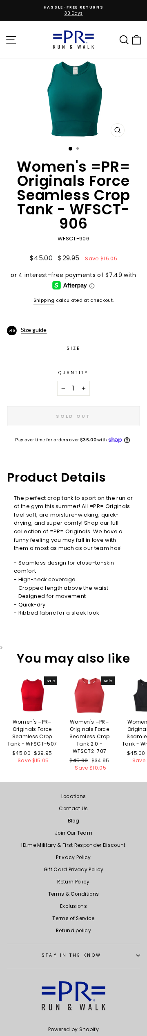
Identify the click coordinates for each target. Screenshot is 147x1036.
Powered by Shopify (73, 1029)
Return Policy (73, 882)
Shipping (44, 300)
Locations (73, 796)
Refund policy (73, 930)
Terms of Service (73, 918)
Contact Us (73, 808)
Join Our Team (73, 833)
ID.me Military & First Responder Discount (73, 845)
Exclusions (73, 906)
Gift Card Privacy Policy (74, 869)
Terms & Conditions (73, 894)
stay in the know (71, 955)
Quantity (73, 373)
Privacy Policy (73, 857)
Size (73, 348)
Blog (73, 821)
